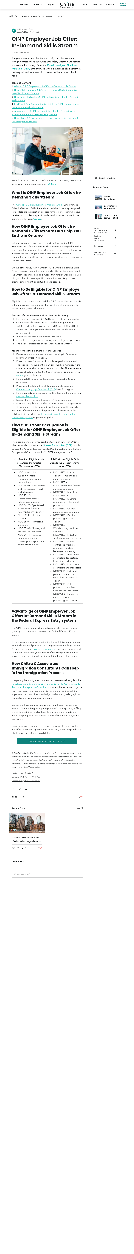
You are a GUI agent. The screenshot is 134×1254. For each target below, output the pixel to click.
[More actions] (81, 30)
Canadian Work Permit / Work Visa (26, 777)
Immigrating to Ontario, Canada (25, 773)
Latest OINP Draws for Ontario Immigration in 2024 (26, 839)
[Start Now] (107, 238)
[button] (107, 254)
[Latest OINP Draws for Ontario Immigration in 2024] (27, 823)
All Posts (13, 16)
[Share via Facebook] (13, 789)
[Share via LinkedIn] (25, 789)
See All (80, 808)
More (60, 16)
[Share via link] (32, 789)
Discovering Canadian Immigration (37, 16)
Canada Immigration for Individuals (26, 780)
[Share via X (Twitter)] (19, 789)
